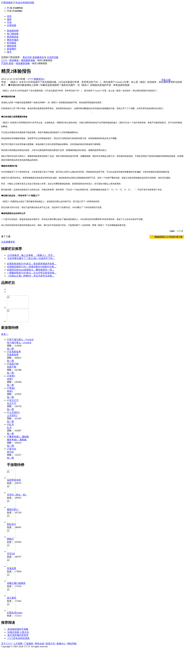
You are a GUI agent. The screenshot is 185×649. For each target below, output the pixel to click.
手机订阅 (166, 80)
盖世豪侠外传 (39, 57)
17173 (4, 60)
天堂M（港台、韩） (17, 495)
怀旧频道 (11, 43)
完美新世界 (12, 354)
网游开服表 (12, 40)
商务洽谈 (39, 643)
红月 (9, 427)
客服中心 (61, 643)
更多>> (4, 334)
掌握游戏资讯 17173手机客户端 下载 (168, 237)
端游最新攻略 (28, 60)
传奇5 (10, 379)
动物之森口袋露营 (16, 583)
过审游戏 (11, 25)
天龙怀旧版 (52, 57)
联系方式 (50, 643)
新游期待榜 (12, 30)
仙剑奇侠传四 (14, 480)
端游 (9, 19)
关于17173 (6, 643)
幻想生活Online (14, 612)
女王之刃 (11, 403)
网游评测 (11, 46)
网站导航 (72, 643)
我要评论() (39, 79)
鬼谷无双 (27, 57)
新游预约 (11, 49)
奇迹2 (10, 391)
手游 (9, 22)
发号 (9, 52)
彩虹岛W (11, 524)
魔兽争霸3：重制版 (17, 439)
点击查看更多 (8, 242)
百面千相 (11, 367)
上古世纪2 (12, 415)
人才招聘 (17, 643)
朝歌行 (10, 539)
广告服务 (28, 643)
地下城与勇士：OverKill (19, 342)
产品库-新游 (7, 63)
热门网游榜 (12, 34)
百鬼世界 (11, 568)
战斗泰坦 (11, 598)
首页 (9, 16)
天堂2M (11, 553)
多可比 (10, 452)
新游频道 (14, 60)
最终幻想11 (12, 509)
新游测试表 (12, 37)
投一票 (10, 348)
